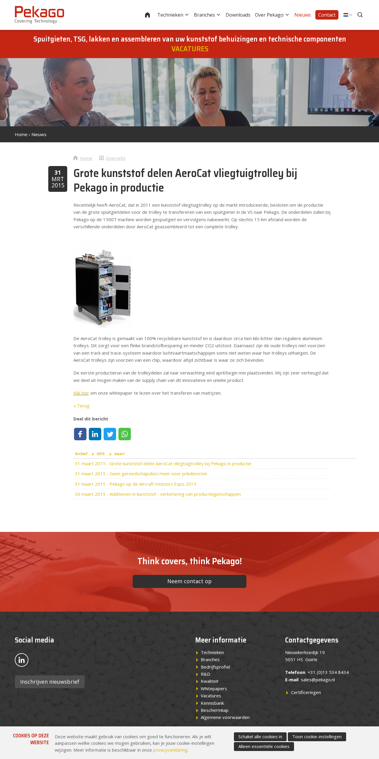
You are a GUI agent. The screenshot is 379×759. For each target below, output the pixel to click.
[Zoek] (361, 15)
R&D (205, 674)
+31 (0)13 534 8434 (328, 672)
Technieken (170, 15)
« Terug (81, 406)
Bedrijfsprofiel (215, 667)
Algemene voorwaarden (225, 717)
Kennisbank (212, 703)
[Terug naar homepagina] (39, 15)
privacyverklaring (170, 750)
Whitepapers (214, 688)
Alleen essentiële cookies (264, 746)
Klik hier (81, 393)
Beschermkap (215, 710)
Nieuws (302, 15)
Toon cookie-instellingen (317, 736)
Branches (204, 15)
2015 (101, 454)
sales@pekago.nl (318, 680)
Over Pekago (269, 15)
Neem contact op (189, 581)
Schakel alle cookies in (260, 736)
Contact (326, 15)
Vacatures (211, 696)
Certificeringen (306, 692)
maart (119, 454)
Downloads (238, 15)
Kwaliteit (210, 681)
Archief (81, 454)
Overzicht (116, 158)
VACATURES (189, 49)
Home (151, 15)
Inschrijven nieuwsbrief (49, 681)
